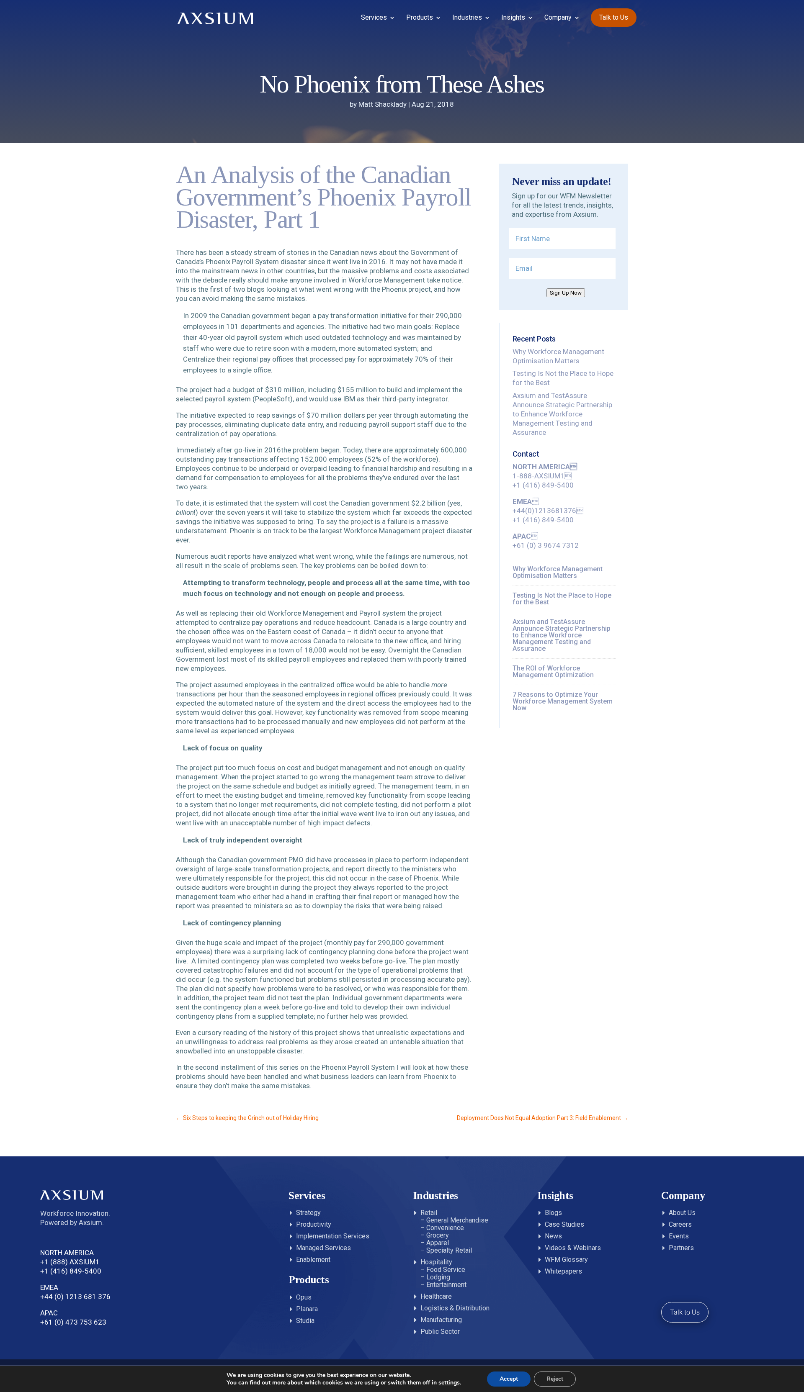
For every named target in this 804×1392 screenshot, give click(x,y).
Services (374, 18)
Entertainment (446, 1285)
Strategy (308, 1213)
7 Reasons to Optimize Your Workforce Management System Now (563, 701)
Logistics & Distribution (455, 1308)
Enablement (313, 1260)
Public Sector (440, 1331)
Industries (467, 18)
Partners (681, 1248)
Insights (513, 18)
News (553, 1236)
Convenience (445, 1228)
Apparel (437, 1243)
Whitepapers (563, 1271)
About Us (682, 1213)
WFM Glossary (566, 1260)
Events (679, 1236)
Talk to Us (613, 17)
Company (558, 18)
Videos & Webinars (573, 1248)
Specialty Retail (449, 1250)
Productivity (313, 1224)
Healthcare (436, 1296)
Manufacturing (441, 1320)
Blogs (553, 1213)
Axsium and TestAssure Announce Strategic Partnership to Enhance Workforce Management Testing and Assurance (562, 414)
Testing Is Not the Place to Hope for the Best (562, 598)
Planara (307, 1309)
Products (419, 18)
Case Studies (564, 1224)
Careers (680, 1224)
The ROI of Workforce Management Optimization (553, 671)
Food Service (445, 1270)
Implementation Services (332, 1236)
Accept (509, 1379)
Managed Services (323, 1248)
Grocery (437, 1235)
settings (449, 1383)
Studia (305, 1321)
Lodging (438, 1277)
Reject (554, 1379)
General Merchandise (457, 1220)
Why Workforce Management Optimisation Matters (558, 572)
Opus (304, 1297)
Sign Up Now (566, 293)
